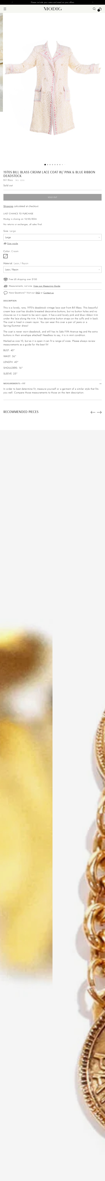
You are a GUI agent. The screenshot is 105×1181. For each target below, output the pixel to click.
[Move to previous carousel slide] (93, 412)
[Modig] (52, 8)
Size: (9, 231)
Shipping (8, 206)
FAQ (38, 292)
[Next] (93, 2)
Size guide (12, 243)
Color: (11, 251)
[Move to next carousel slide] (99, 412)
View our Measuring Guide (46, 286)
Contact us (48, 292)
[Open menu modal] (5, 9)
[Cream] (5, 256)
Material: (15, 263)
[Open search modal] (94, 9)
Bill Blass (8, 180)
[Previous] (12, 2)
